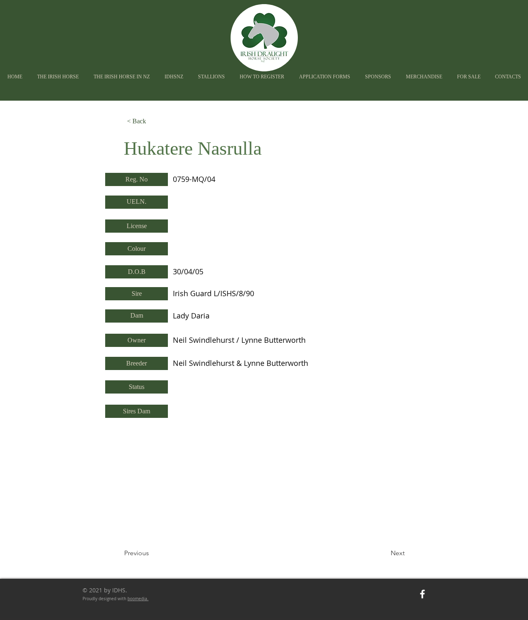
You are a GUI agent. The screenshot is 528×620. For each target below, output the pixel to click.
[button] (174, 77)
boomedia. (137, 598)
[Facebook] (422, 594)
